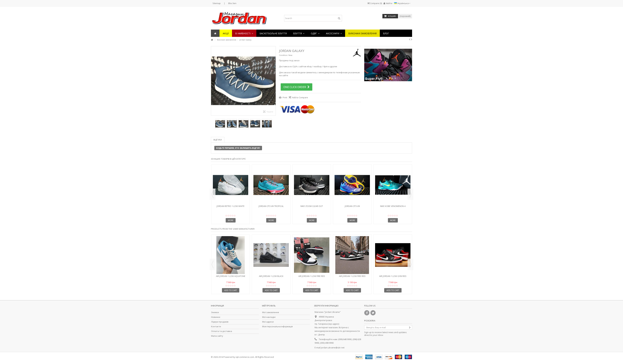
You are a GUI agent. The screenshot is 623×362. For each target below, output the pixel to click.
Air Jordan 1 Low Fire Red (311, 276)
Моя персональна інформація (277, 326)
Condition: (283, 55)
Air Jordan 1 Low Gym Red (392, 276)
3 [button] (386, 78)
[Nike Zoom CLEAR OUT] (311, 185)
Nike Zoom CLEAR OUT (311, 206)
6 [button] (395, 78)
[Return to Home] (212, 40)
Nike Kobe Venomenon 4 (392, 206)
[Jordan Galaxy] (220, 124)
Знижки (215, 312)
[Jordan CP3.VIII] (352, 185)
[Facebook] (366, 312)
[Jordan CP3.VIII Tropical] (271, 185)
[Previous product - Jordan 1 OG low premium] (409, 39)
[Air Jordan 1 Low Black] (271, 255)
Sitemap (217, 3)
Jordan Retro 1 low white (230, 206)
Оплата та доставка (221, 331)
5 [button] (392, 78)
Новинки (215, 317)
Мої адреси (268, 321)
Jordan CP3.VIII (352, 206)
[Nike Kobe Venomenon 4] (392, 185)
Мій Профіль (269, 305)
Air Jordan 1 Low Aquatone (230, 276)
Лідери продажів (219, 321)
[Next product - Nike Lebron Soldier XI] (411, 39)
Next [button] (274, 80)
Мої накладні (268, 317)
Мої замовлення (270, 312)
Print (284, 97)
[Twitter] (373, 312)
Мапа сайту (217, 336)
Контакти (216, 326)
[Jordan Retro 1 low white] (230, 185)
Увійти (388, 3)
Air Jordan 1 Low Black (271, 276)
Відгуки (218, 139)
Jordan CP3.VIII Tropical (271, 206)
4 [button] (389, 78)
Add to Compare (300, 97)
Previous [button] (213, 80)
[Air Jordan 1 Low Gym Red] (392, 255)
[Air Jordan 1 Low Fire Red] (311, 255)
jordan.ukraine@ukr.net (332, 347)
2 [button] (383, 78)
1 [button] (380, 78)
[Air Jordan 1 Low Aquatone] (230, 255)
